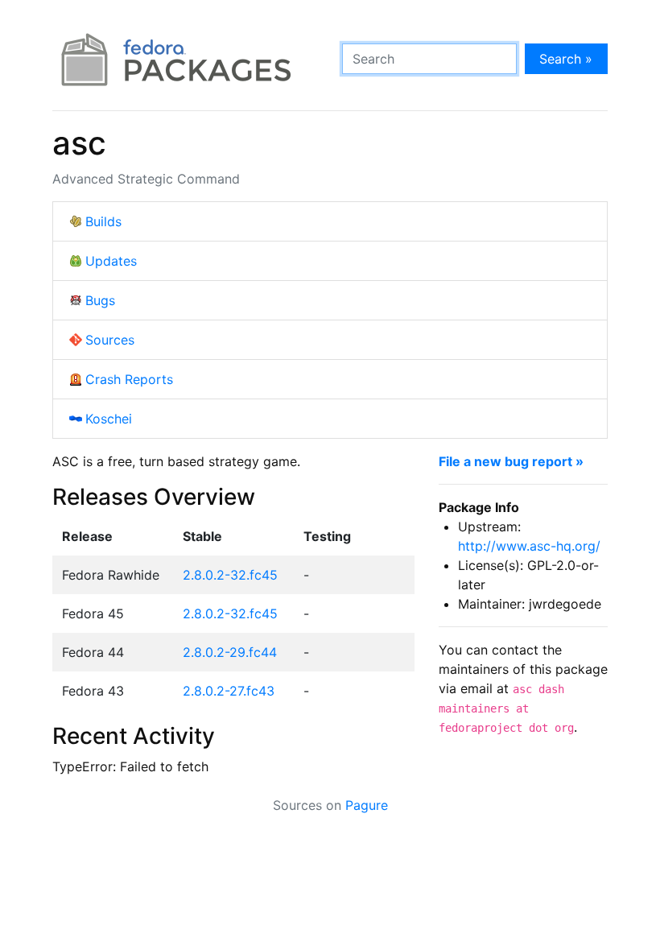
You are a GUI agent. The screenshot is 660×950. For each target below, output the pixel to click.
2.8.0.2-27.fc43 (228, 691)
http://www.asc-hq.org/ (529, 546)
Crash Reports (129, 379)
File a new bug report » (511, 461)
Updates (111, 261)
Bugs (100, 300)
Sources (109, 340)
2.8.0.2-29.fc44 (230, 652)
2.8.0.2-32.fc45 (230, 575)
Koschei (108, 419)
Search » (565, 59)
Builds (103, 221)
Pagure (366, 805)
